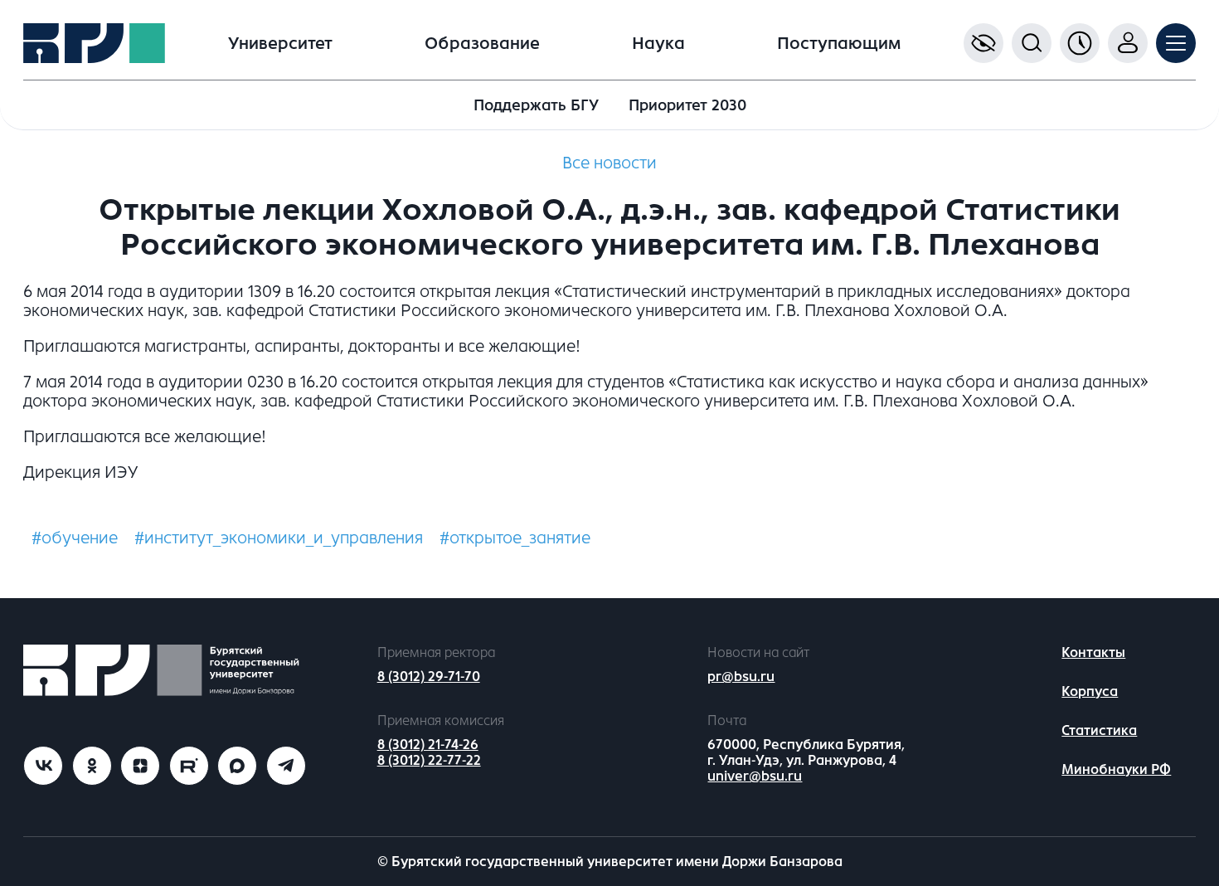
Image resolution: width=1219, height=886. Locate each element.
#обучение (75, 538)
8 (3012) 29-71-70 (428, 676)
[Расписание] (1080, 43)
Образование (482, 43)
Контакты (1093, 652)
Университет (280, 43)
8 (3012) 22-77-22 (429, 760)
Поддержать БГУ (536, 105)
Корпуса (1089, 691)
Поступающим (839, 43)
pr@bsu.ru (741, 676)
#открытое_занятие (515, 538)
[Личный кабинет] (1128, 43)
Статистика (1099, 730)
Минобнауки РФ (1116, 769)
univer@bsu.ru (754, 776)
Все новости (609, 163)
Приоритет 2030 (687, 105)
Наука (658, 43)
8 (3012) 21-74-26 (427, 745)
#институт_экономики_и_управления (278, 538)
